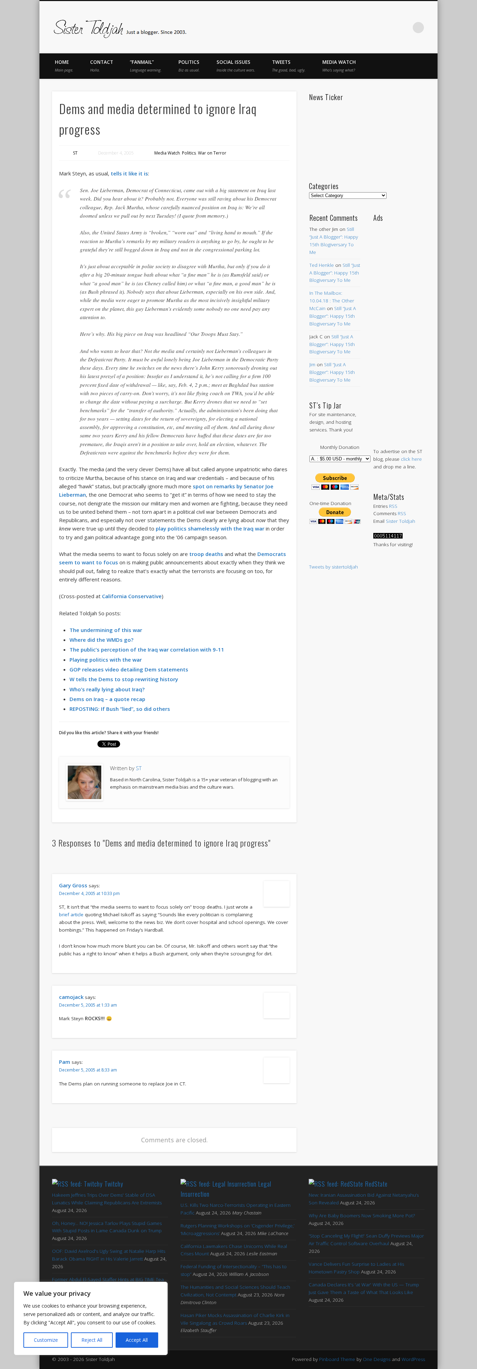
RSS (393, 506)
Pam (64, 1061)
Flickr (389, 27)
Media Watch (339, 66)
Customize (46, 1340)
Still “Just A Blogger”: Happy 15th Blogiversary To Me (334, 273)
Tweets (289, 66)
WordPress (413, 1359)
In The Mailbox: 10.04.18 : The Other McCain (331, 300)
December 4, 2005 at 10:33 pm (89, 893)
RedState (376, 1183)
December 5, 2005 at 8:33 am (88, 1070)
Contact (101, 66)
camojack (71, 996)
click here (411, 459)
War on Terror (212, 153)
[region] (91, 1318)
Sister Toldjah (400, 521)
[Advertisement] (399, 327)
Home (64, 66)
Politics (189, 66)
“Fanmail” (146, 66)
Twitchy (113, 1183)
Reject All (91, 1340)
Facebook (345, 27)
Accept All (137, 1340)
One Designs (376, 1359)
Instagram (404, 27)
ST (75, 153)
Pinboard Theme (337, 1359)
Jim (312, 364)
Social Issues (236, 66)
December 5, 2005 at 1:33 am (88, 1005)
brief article (71, 914)
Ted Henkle (321, 265)
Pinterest (374, 27)
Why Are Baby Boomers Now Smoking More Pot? (362, 1215)
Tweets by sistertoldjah (333, 567)
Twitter (360, 27)
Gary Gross (73, 885)
